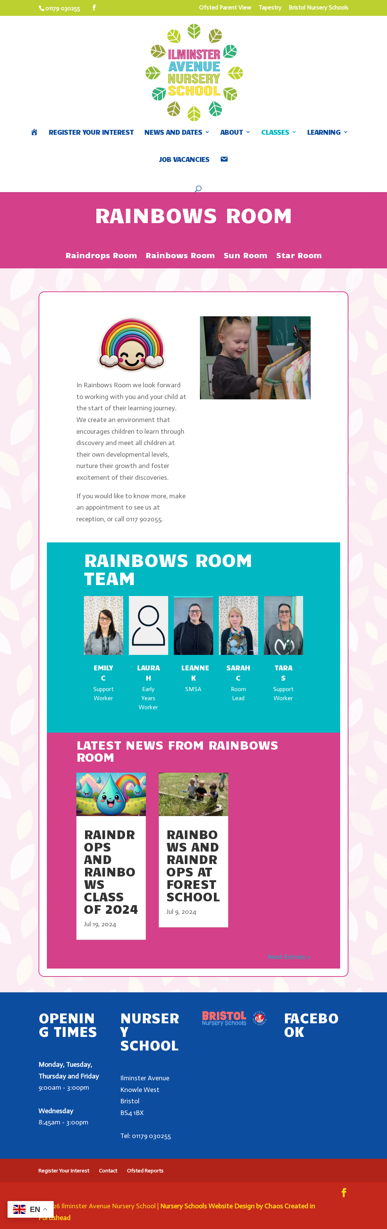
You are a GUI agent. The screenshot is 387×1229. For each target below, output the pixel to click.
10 (261, 381)
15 (294, 381)
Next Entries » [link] (289, 957)
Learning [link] (324, 132)
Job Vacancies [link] (184, 159)
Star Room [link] (299, 256)
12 (274, 381)
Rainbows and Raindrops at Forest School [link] (193, 864)
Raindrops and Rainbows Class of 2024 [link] (111, 870)
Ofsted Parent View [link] (225, 8)
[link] (94, 8)
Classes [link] (275, 132)
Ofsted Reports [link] (145, 1170)
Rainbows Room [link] (180, 256)
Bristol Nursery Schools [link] (318, 8)
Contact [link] (108, 1170)
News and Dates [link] (173, 132)
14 (287, 381)
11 (268, 381)
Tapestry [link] (270, 8)
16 (300, 381)
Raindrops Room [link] (101, 256)
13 (281, 381)
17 (306, 381)
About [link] (231, 132)
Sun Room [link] (245, 256)
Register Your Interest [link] (91, 132)
